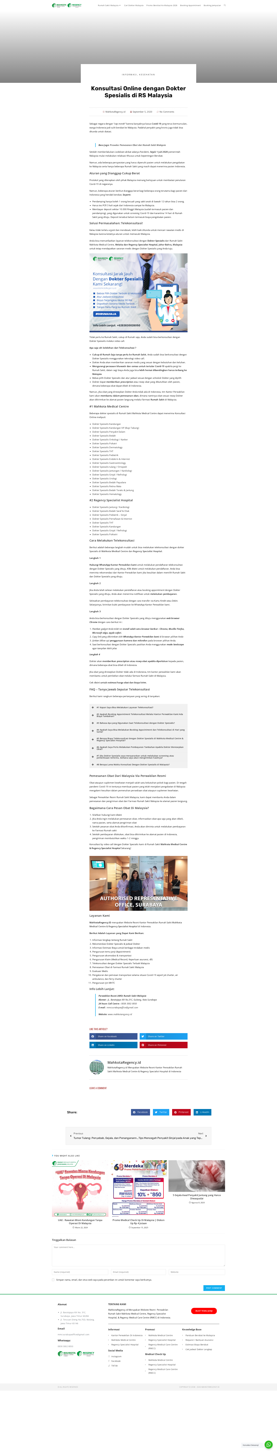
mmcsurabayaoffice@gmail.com (122, 1007)
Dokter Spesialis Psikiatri (104, 534)
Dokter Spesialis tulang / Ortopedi (109, 466)
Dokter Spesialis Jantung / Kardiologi (110, 507)
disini (119, 814)
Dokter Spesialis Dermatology (107, 447)
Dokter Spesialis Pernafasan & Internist (112, 518)
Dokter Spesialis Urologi (104, 478)
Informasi (129, 74)
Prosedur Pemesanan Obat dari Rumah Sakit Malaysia (138, 145)
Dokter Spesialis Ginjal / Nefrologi (109, 474)
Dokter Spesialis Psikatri (104, 443)
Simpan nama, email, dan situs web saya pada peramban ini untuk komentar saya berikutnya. (104, 1279)
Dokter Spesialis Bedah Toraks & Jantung (113, 490)
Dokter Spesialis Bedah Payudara (109, 482)
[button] (113, 1036)
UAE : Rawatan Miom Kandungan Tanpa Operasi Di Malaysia (80, 1222)
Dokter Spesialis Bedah (104, 435)
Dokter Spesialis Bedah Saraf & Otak (110, 510)
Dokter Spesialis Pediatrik (105, 455)
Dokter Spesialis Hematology (107, 494)
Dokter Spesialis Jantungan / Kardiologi (112, 470)
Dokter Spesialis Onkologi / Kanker (110, 439)
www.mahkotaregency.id (120, 1014)
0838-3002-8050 (129, 1003)
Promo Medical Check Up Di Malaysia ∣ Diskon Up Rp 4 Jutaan (138, 1222)
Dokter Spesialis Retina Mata (106, 486)
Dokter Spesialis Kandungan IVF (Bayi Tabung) (115, 427)
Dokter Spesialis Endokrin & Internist (111, 459)
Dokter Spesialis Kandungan (106, 423)
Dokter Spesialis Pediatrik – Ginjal (109, 514)
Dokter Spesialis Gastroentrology (109, 462)
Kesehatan (147, 74)
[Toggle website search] (224, 5)
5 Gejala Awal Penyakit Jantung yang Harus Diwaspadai (197, 1197)
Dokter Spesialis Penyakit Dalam (108, 431)
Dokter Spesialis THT (102, 451)
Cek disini (94, 682)
